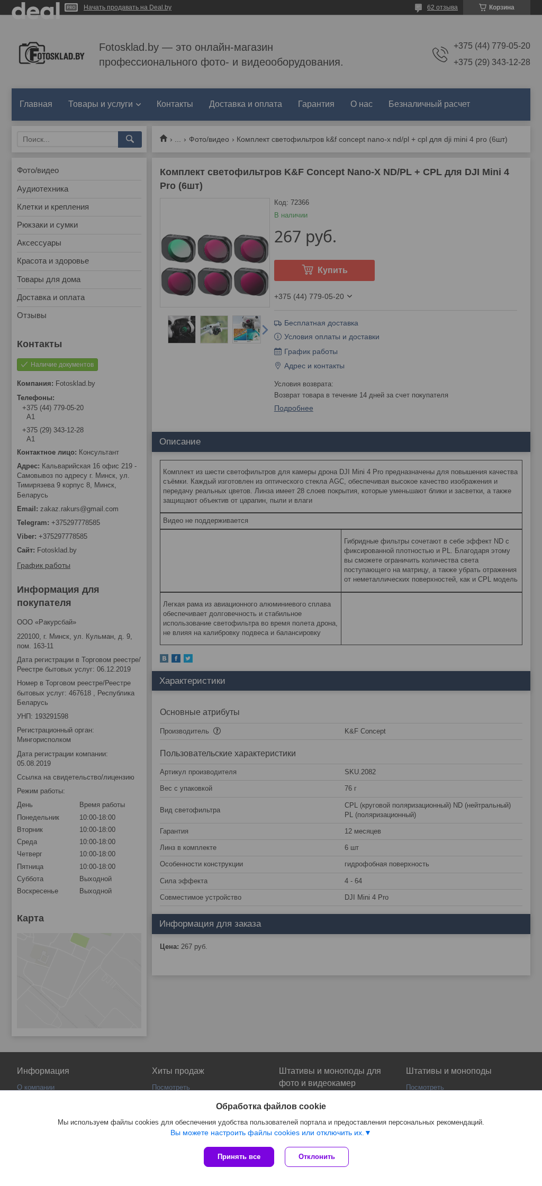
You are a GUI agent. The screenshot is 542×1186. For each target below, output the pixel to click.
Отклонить (317, 1157)
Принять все (239, 1157)
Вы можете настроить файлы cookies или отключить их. (267, 1132)
